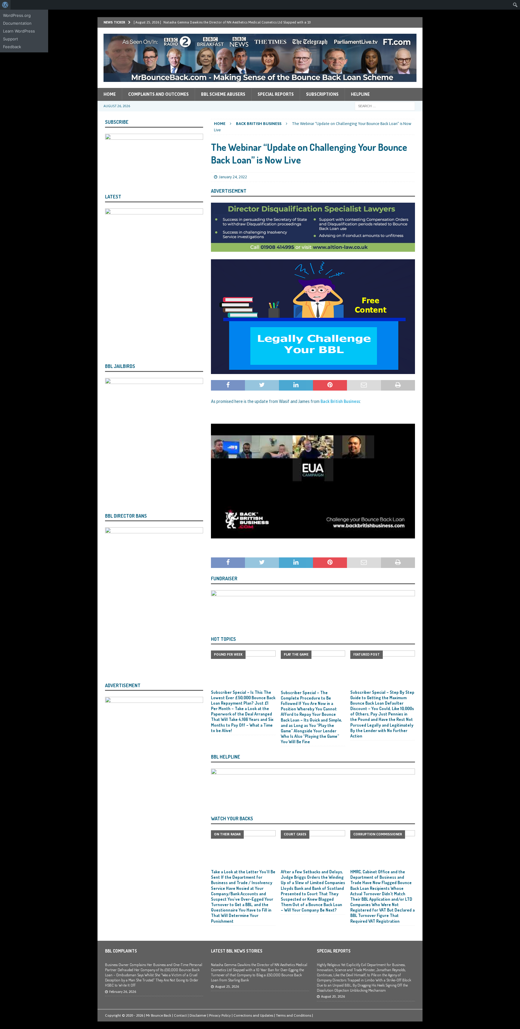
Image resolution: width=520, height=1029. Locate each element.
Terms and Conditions (293, 1015)
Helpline (360, 94)
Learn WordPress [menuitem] (19, 31)
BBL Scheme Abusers (223, 94)
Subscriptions (322, 94)
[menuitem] (5, 5)
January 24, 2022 (233, 177)
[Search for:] (385, 105)
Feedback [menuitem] (12, 46)
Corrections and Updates (253, 1015)
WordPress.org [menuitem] (17, 15)
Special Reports (276, 94)
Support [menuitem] (10, 38)
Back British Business (340, 401)
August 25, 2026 (227, 986)
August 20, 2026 (333, 996)
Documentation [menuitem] (17, 23)
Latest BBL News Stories (236, 950)
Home (110, 94)
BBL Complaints (121, 950)
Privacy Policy (220, 1015)
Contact (180, 1015)
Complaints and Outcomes (158, 94)
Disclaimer (198, 1015)
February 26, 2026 (122, 991)
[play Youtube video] (313, 481)
